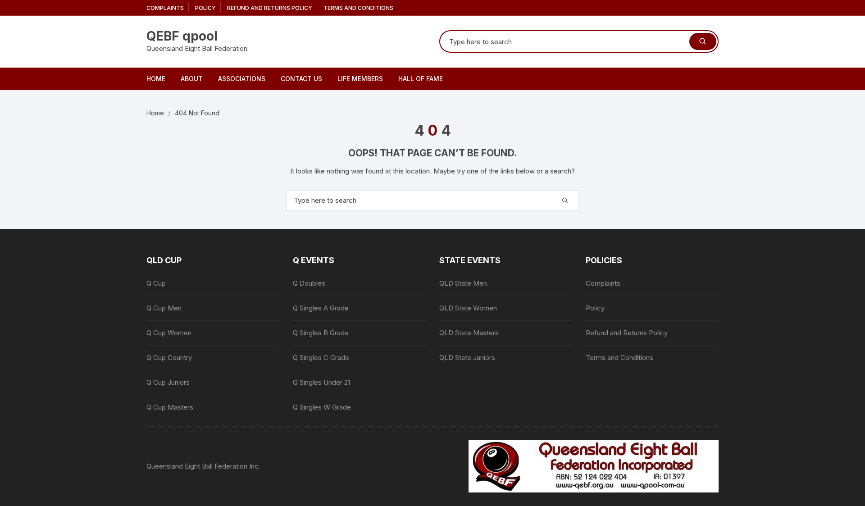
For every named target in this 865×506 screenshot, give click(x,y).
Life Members (360, 78)
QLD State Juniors (467, 357)
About (192, 78)
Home (155, 78)
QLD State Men (463, 283)
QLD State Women (468, 308)
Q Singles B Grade (321, 332)
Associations (241, 78)
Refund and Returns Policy (269, 8)
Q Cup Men (164, 308)
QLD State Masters (469, 332)
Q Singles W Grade (322, 407)
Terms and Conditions (358, 8)
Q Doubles (309, 283)
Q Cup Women (168, 332)
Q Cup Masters (169, 407)
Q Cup (156, 283)
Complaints (165, 8)
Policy (205, 8)
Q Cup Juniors (168, 382)
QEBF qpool (182, 36)
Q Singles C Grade (321, 357)
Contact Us (301, 78)
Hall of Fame (420, 78)
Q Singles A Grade (321, 308)
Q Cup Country (169, 357)
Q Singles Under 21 (321, 382)
